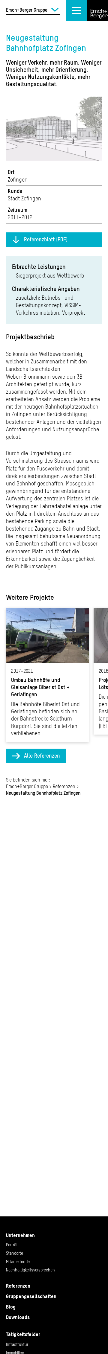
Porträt (12, 1244)
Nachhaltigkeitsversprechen (30, 1270)
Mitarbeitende (18, 1261)
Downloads (18, 1317)
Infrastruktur (17, 1344)
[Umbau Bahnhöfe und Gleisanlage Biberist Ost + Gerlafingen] (47, 675)
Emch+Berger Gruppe (27, 786)
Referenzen (64, 786)
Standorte (14, 1253)
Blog (11, 1307)
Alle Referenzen (42, 756)
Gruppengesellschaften (31, 1296)
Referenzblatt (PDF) (46, 239)
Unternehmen (20, 1235)
